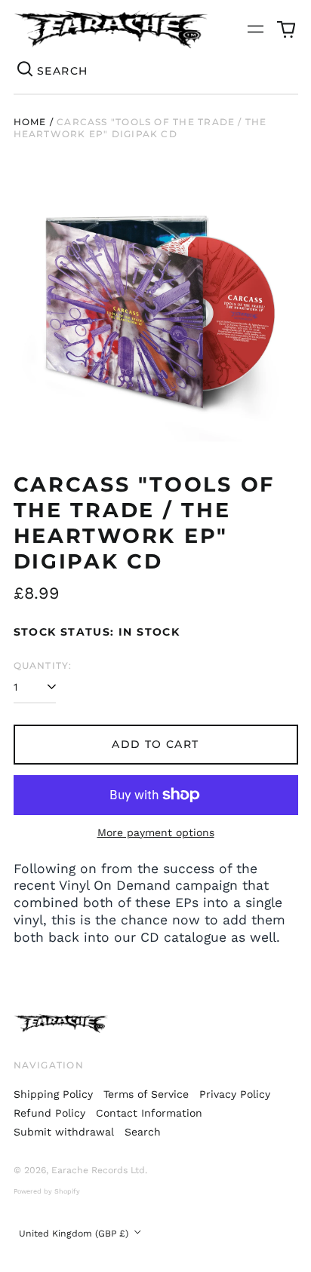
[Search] (26, 70)
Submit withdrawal (64, 1132)
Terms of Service (146, 1094)
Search (143, 1132)
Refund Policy (49, 1113)
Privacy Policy (234, 1094)
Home (30, 121)
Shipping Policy (53, 1094)
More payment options (155, 832)
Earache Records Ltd (98, 1170)
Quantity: (43, 665)
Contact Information (149, 1113)
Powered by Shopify (47, 1191)
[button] (286, 29)
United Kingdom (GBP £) (75, 1233)
